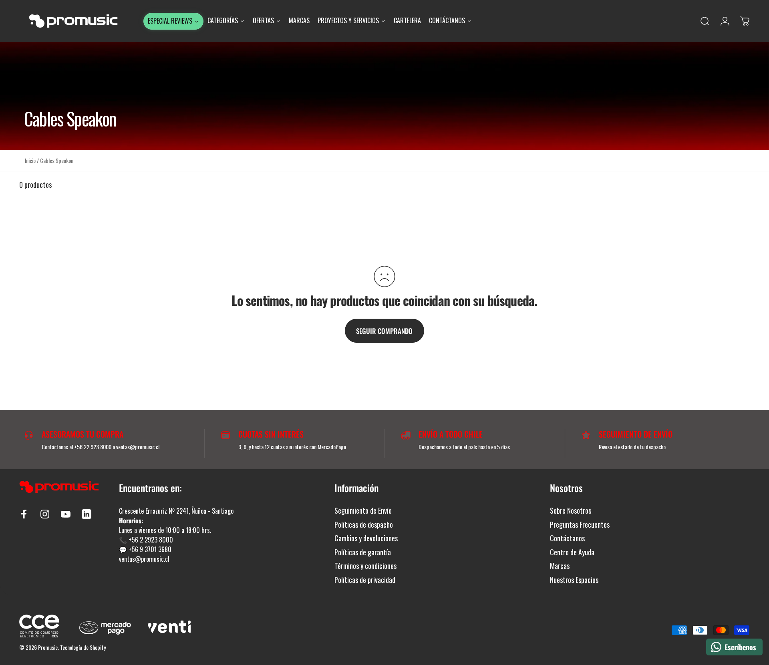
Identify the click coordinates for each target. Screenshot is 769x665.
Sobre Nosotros (570, 510)
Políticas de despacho (363, 524)
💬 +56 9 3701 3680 (145, 549)
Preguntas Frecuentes (580, 524)
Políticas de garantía (362, 552)
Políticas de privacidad (364, 580)
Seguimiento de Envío (363, 510)
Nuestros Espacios (574, 580)
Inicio (30, 160)
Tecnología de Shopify (83, 647)
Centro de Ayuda (572, 552)
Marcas (560, 566)
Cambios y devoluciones (366, 538)
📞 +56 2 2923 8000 (146, 539)
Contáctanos (567, 538)
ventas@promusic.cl (144, 559)
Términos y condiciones (365, 566)
